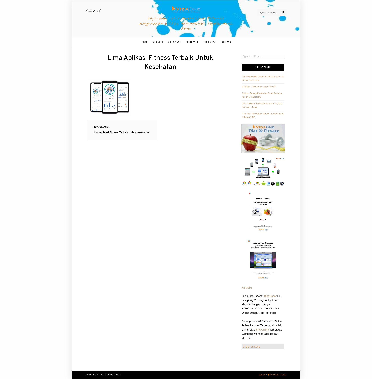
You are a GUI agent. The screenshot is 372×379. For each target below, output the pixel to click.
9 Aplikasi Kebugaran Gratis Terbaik (259, 87)
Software (174, 42)
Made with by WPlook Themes (272, 375)
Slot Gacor (270, 296)
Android (158, 42)
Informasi (210, 42)
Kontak (226, 42)
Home (144, 42)
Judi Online (247, 287)
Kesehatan (192, 42)
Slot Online (262, 329)
